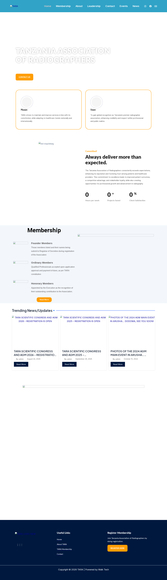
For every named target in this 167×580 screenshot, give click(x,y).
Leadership (93, 6)
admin (21, 359)
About (79, 6)
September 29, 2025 (83, 359)
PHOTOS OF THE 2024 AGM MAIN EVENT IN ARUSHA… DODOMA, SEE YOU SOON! (128, 354)
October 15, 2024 (131, 359)
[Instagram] (145, 6)
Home (47, 6)
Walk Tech (103, 569)
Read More (21, 364)
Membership (63, 6)
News (136, 6)
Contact (110, 6)
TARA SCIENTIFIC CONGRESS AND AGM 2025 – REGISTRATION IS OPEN (81, 354)
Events (124, 6)
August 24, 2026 (33, 359)
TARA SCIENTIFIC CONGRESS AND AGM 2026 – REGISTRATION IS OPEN (35, 354)
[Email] (156, 6)
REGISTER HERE (117, 548)
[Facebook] (150, 6)
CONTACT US (24, 77)
